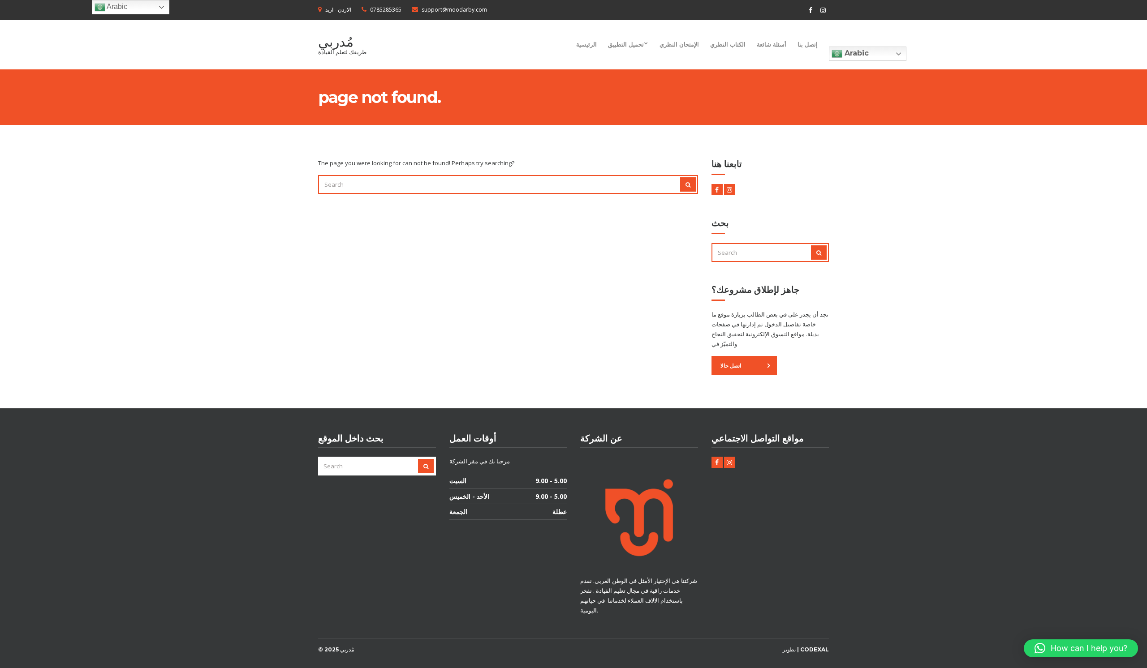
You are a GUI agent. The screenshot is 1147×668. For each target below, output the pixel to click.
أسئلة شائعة (771, 44)
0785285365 (385, 9)
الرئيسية (586, 44)
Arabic (855, 53)
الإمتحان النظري (679, 44)
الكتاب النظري (728, 44)
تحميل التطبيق (626, 44)
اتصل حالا (730, 365)
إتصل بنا (808, 44)
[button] (1081, 648)
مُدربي (336, 42)
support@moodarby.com (454, 9)
